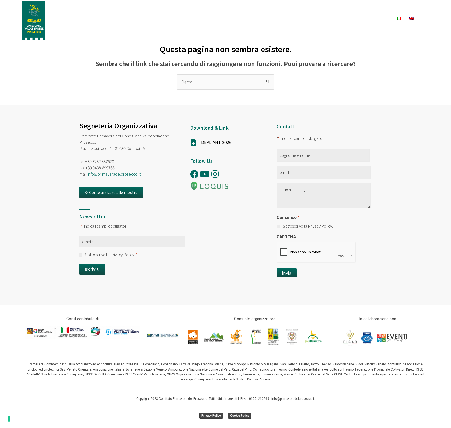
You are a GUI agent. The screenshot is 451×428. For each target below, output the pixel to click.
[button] (111, 192)
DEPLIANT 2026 (216, 142)
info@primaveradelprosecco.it (114, 174)
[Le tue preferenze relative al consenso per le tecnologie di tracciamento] (9, 419)
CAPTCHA (286, 236)
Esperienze (221, 9)
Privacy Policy (211, 415)
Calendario (188, 9)
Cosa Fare (258, 9)
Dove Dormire (297, 9)
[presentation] (316, 252)
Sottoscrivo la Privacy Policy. (111, 254)
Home (79, 9)
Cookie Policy (239, 415)
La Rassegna (153, 9)
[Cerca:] (225, 81)
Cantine (381, 9)
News (408, 9)
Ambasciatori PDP (112, 9)
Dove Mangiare (341, 9)
